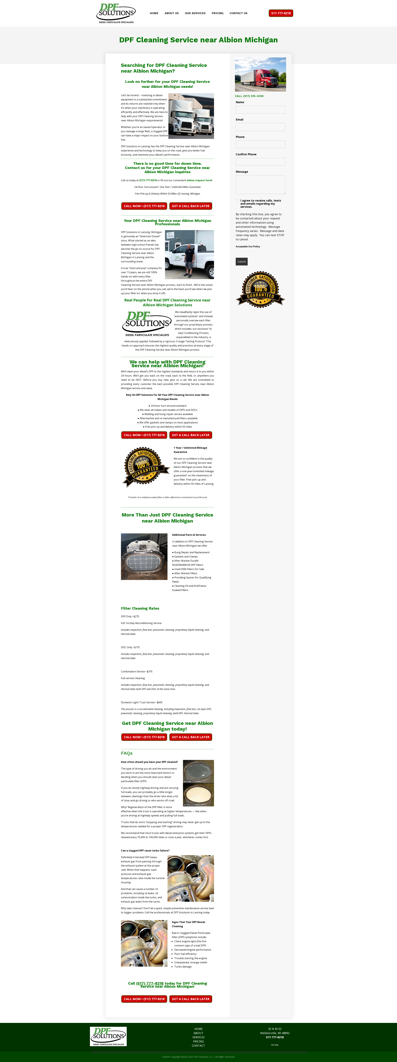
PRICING (217, 13)
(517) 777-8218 (148, 180)
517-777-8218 (281, 13)
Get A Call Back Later (191, 206)
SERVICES (198, 1037)
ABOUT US (172, 13)
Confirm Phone (246, 154)
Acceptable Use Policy (248, 246)
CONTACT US (238, 13)
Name (240, 102)
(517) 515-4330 (253, 96)
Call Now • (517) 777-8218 (144, 206)
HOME (154, 13)
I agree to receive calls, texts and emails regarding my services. (260, 203)
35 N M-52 (274, 1029)
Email (239, 119)
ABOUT (198, 1033)
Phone (240, 137)
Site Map (275, 1045)
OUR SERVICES (195, 13)
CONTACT (198, 1045)
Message (242, 171)
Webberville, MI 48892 (275, 1033)
